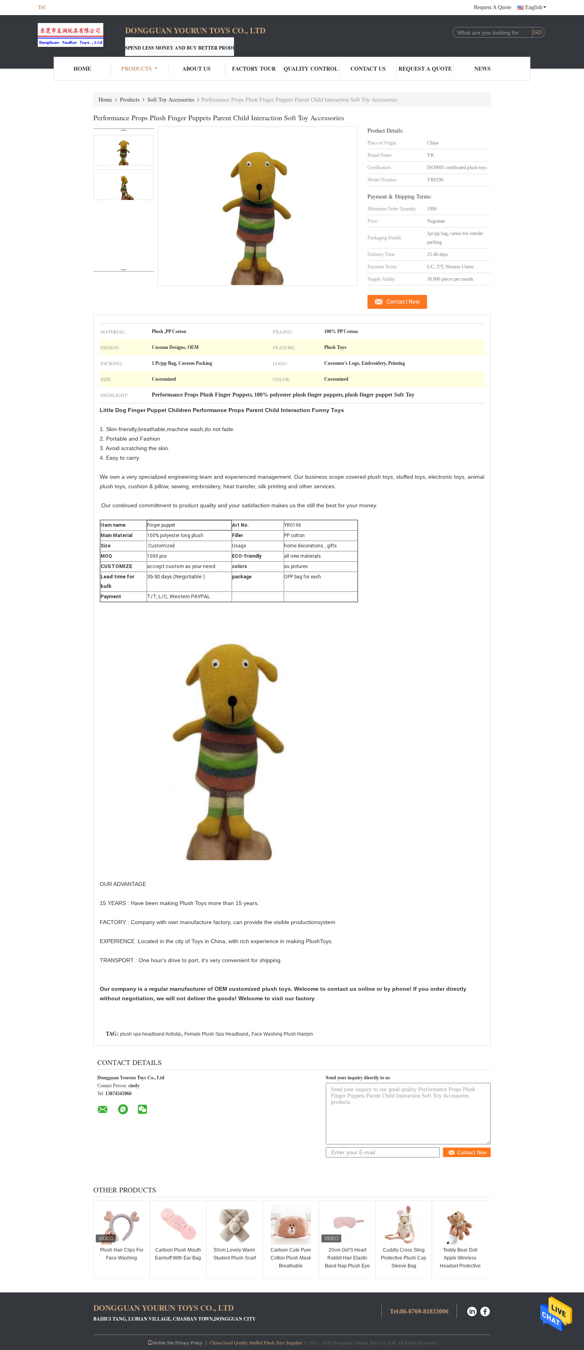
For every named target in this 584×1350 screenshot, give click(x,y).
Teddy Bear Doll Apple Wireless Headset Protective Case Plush (460, 1262)
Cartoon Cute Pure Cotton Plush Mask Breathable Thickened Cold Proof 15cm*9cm (291, 1266)
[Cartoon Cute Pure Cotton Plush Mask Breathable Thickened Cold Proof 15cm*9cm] (291, 1224)
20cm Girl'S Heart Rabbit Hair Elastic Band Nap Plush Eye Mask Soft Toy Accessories (347, 1266)
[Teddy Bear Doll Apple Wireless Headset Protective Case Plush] (460, 1224)
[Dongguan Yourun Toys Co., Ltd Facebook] (485, 1310)
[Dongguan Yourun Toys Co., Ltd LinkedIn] (472, 1310)
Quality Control (311, 68)
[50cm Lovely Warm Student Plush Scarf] (234, 1224)
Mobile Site (163, 1342)
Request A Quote (492, 7)
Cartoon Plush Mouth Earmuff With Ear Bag (178, 1254)
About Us (196, 68)
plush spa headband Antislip (150, 1034)
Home (82, 68)
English (533, 7)
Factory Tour (254, 68)
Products (136, 68)
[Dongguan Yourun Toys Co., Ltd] (81, 35)
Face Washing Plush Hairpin (282, 1034)
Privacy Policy (189, 1342)
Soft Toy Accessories (170, 99)
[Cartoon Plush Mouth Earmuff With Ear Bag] (178, 1224)
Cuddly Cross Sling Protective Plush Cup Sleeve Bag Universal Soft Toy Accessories (403, 1266)
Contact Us (368, 68)
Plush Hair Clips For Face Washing (121, 1254)
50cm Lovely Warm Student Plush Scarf (234, 1254)
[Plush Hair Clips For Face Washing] (121, 1224)
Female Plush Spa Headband (216, 1034)
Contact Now (403, 302)
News (482, 68)
